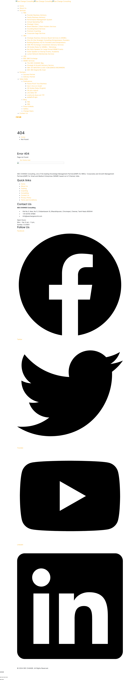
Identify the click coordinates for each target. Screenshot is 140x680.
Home (23, 137)
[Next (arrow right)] (3, 679)
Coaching (24, 191)
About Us (24, 186)
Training (24, 188)
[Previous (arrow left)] (1, 679)
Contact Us (25, 195)
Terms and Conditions (29, 200)
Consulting (25, 193)
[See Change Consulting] (25, 1)
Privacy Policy (26, 198)
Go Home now (25, 160)
